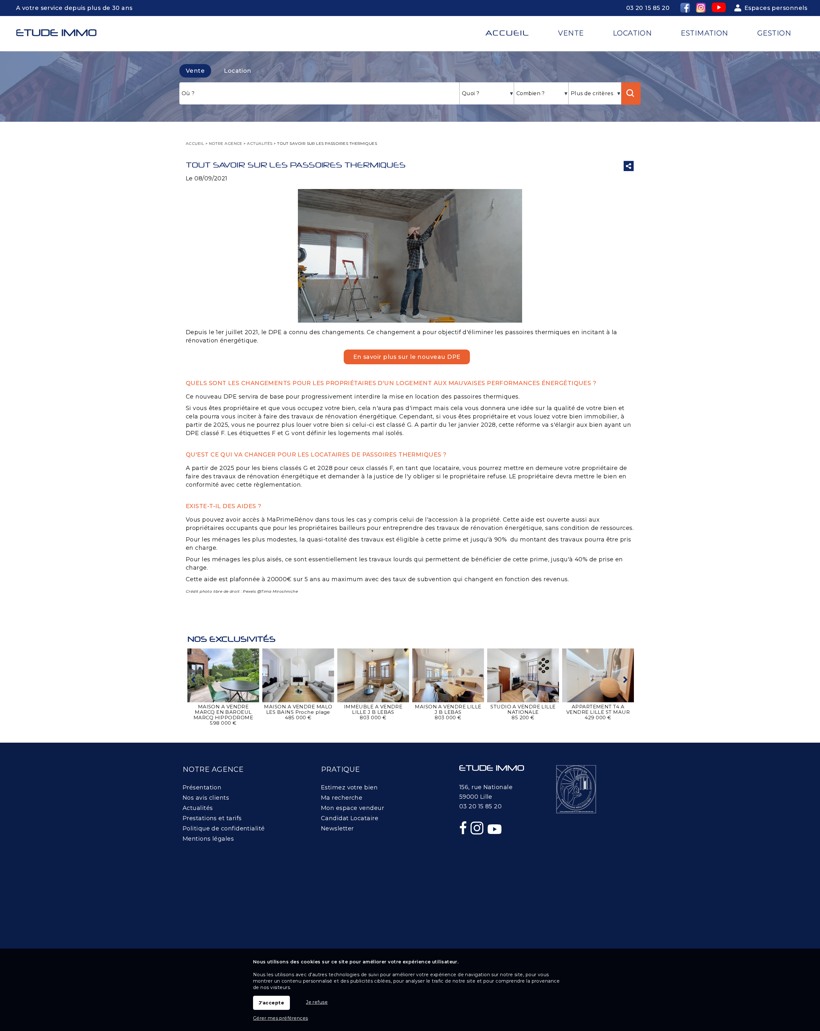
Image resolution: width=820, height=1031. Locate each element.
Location (237, 70)
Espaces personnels (775, 8)
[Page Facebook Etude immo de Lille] (463, 841)
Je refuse (317, 1002)
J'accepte (271, 1003)
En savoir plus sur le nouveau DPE (407, 356)
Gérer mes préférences (280, 1018)
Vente (195, 70)
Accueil (507, 33)
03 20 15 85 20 (647, 8)
